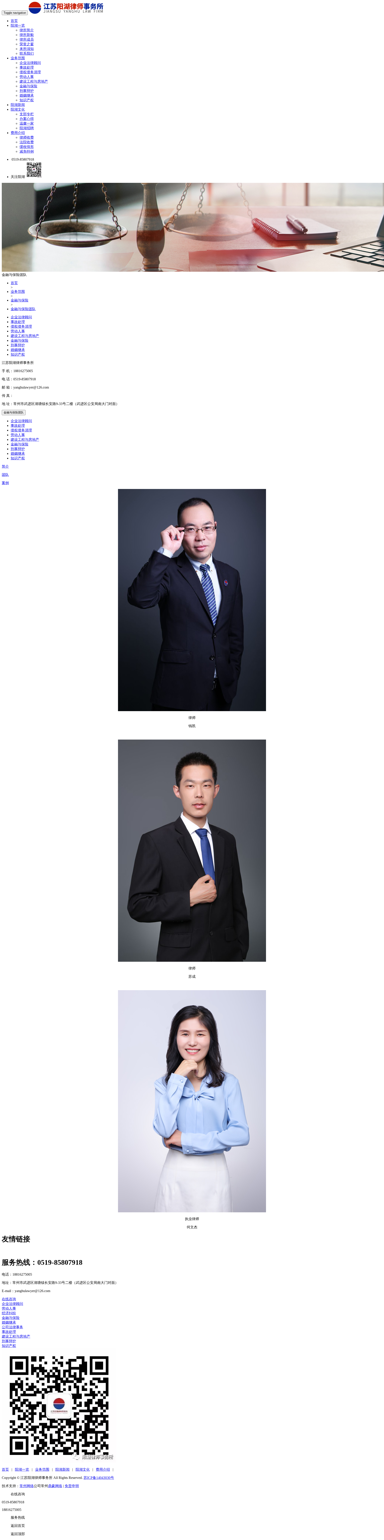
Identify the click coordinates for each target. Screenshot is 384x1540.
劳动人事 (27, 77)
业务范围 (18, 58)
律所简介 (27, 30)
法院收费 (27, 142)
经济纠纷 (9, 1313)
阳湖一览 (18, 25)
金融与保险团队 (23, 309)
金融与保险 (28, 86)
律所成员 (27, 39)
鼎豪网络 (55, 1486)
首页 (14, 21)
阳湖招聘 (27, 128)
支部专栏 (27, 114)
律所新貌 (27, 35)
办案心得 (27, 119)
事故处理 (27, 67)
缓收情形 (27, 147)
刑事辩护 (27, 91)
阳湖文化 (18, 109)
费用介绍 (18, 133)
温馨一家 (27, 123)
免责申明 (72, 1486)
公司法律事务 (12, 1327)
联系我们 (27, 53)
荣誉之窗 (27, 44)
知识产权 (27, 100)
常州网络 (27, 1486)
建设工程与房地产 (34, 81)
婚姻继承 (27, 95)
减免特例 (27, 151)
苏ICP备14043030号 (99, 1478)
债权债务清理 (30, 72)
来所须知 (27, 49)
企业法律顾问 (30, 63)
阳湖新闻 (18, 105)
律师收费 (27, 137)
